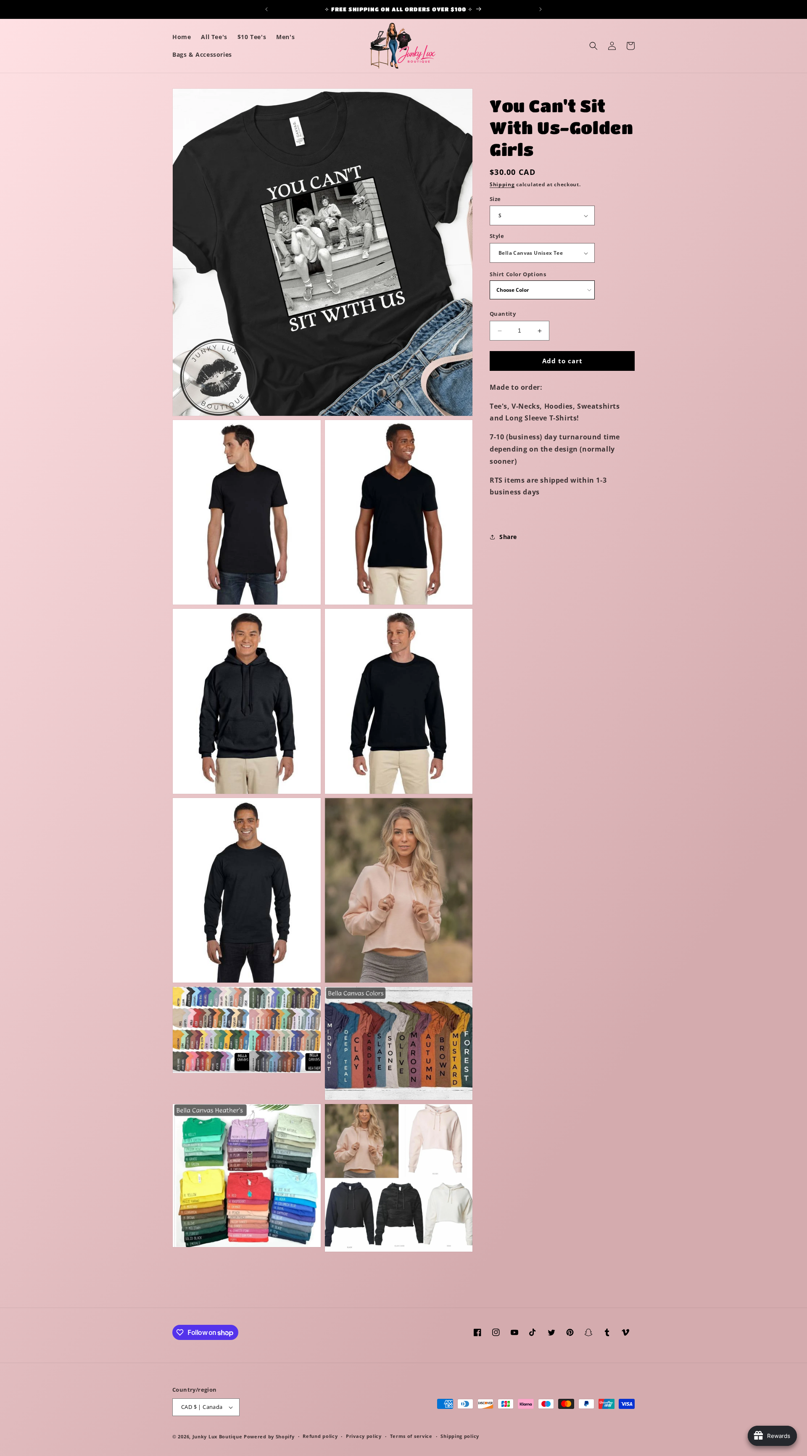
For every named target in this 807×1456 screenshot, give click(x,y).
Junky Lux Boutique (218, 1436)
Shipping (502, 184)
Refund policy (320, 1436)
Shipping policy (459, 1436)
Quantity (503, 314)
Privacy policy (364, 1436)
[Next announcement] (540, 9)
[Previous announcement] (266, 9)
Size (495, 199)
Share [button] (508, 537)
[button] (593, 46)
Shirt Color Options (518, 274)
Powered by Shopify (269, 1436)
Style (497, 236)
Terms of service (411, 1436)
